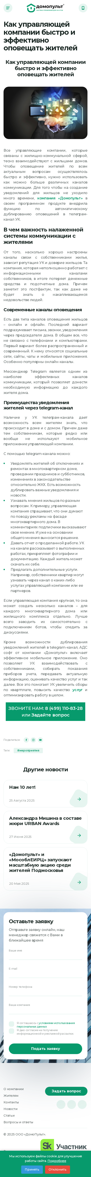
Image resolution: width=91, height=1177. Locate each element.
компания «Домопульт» (60, 198)
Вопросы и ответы (18, 1122)
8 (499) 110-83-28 (64, 708)
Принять (32, 1169)
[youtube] (40, 740)
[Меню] (8, 8)
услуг (77, 690)
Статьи (9, 1116)
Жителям (11, 1096)
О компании (14, 1089)
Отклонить (57, 1169)
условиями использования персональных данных (46, 1024)
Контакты (11, 1102)
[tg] (71, 1104)
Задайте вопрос (50, 715)
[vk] (61, 1104)
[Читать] (45, 793)
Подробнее (56, 1161)
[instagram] (33, 740)
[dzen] (82, 1104)
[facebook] (26, 740)
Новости (10, 1109)
